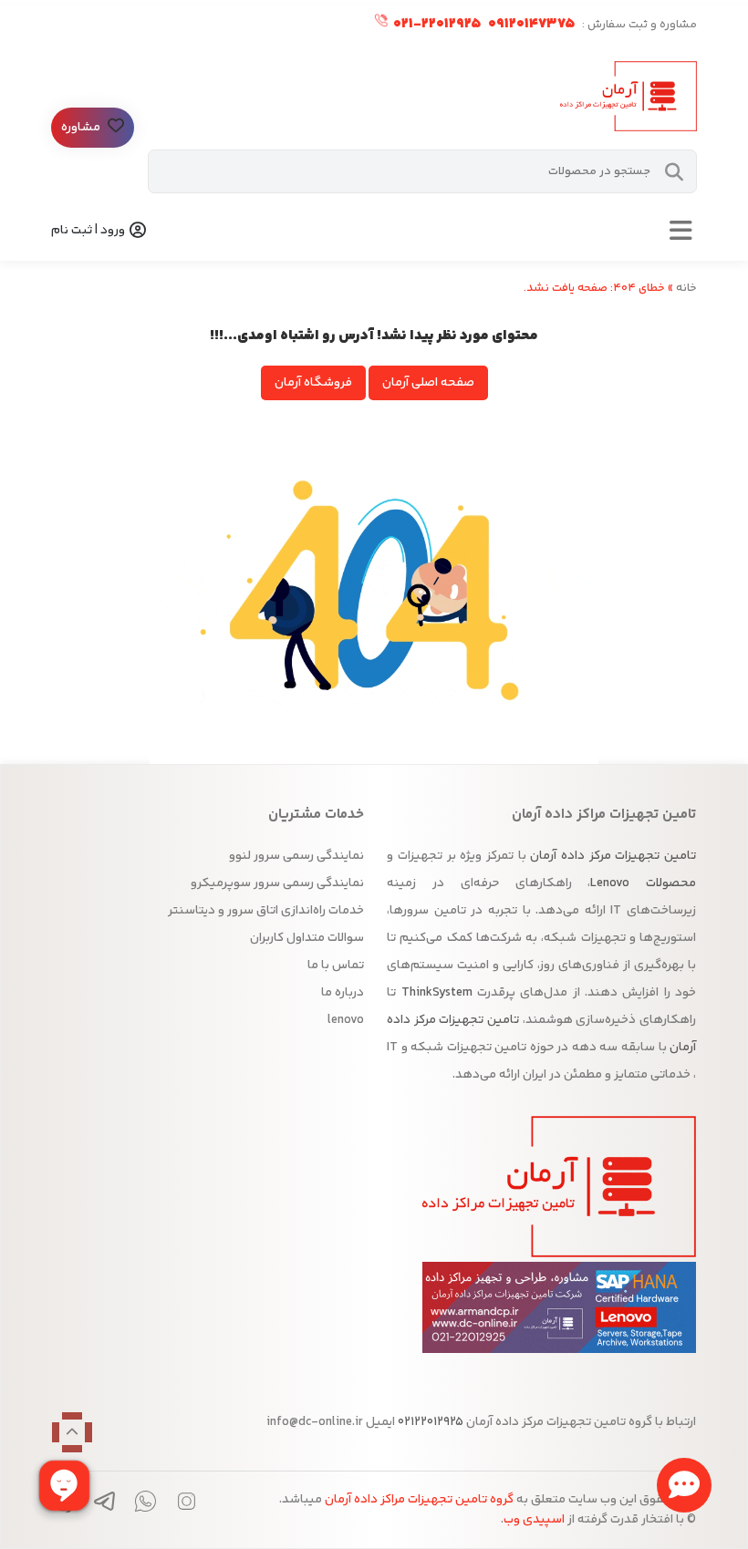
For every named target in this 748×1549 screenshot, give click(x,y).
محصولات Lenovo (643, 883)
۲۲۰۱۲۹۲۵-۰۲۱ (435, 24)
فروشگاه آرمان (313, 383)
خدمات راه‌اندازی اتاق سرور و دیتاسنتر (266, 911)
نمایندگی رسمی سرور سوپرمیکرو (277, 883)
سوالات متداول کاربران (307, 938)
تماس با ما (335, 965)
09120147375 (530, 24)
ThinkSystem (437, 993)
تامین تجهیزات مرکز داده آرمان (613, 856)
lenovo (345, 1020)
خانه (686, 288)
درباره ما (342, 993)
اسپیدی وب (534, 1520)
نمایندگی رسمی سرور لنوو (296, 856)
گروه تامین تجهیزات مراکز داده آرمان (419, 1500)
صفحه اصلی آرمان (428, 383)
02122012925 (429, 1422)
